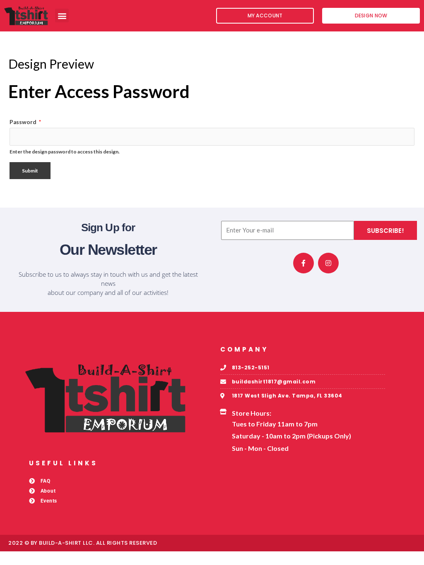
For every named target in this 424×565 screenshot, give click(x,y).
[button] (62, 15)
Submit (30, 171)
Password (25, 122)
